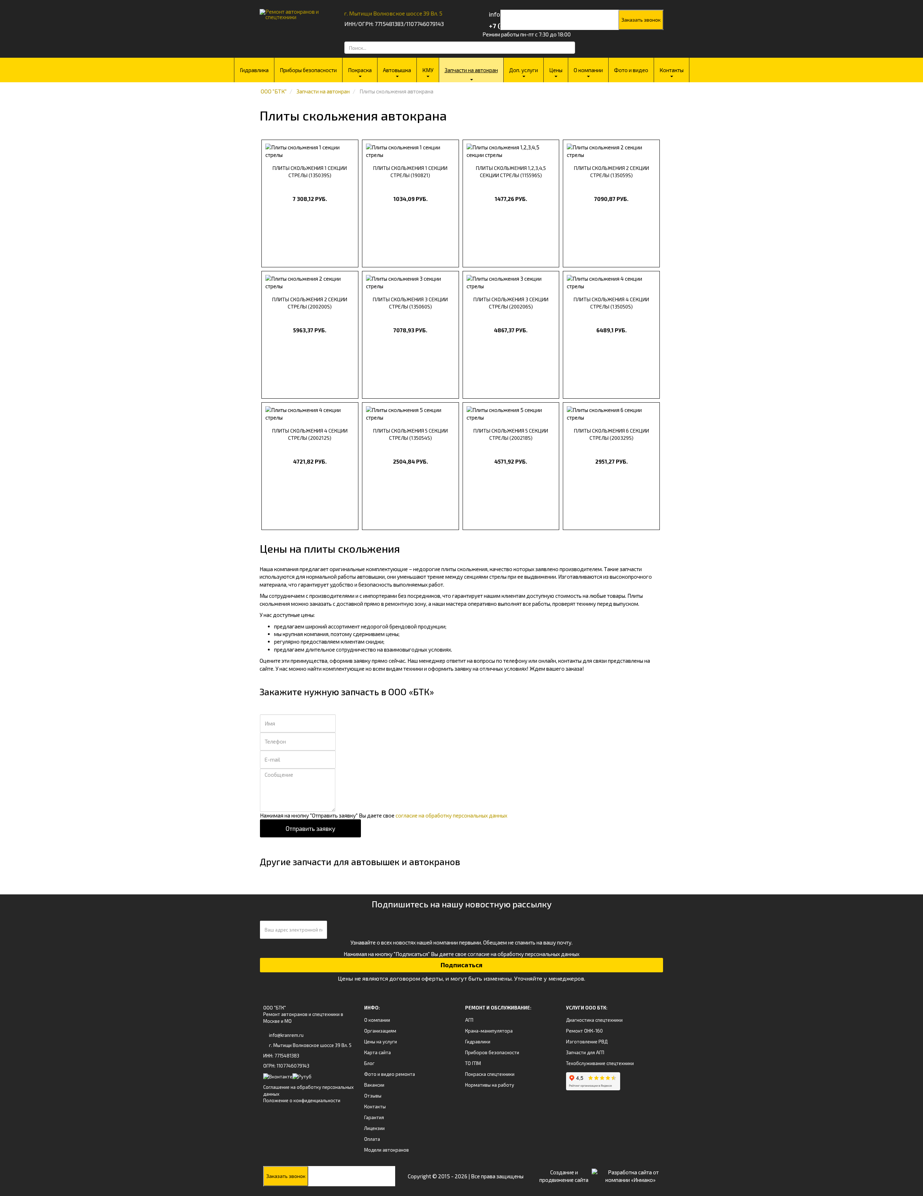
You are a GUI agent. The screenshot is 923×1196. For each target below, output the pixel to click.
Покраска (360, 70)
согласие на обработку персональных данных (451, 815)
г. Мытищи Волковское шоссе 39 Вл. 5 (393, 13)
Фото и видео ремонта (389, 1074)
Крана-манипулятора (489, 1031)
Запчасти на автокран (471, 70)
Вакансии (374, 1085)
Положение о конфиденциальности (301, 1100)
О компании (588, 70)
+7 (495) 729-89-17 (516, 26)
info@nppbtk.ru (511, 14)
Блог (369, 1063)
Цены (555, 70)
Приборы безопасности (308, 70)
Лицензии (374, 1128)
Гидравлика (254, 70)
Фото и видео (631, 70)
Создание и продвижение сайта (563, 1176)
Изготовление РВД (587, 1041)
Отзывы (372, 1096)
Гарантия (374, 1117)
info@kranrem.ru (286, 1035)
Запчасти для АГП (585, 1052)
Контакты (671, 70)
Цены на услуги (380, 1041)
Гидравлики (477, 1041)
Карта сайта (377, 1052)
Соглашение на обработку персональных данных (308, 1090)
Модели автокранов (386, 1150)
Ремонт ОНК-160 (584, 1031)
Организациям (380, 1031)
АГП (469, 1020)
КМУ (427, 70)
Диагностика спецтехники (594, 1020)
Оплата (372, 1139)
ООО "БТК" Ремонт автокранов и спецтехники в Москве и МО (303, 1014)
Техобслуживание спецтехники (600, 1063)
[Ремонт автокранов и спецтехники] (293, 12)
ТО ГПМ (473, 1063)
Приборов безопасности (492, 1052)
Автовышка (397, 70)
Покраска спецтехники (490, 1074)
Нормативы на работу (489, 1085)
